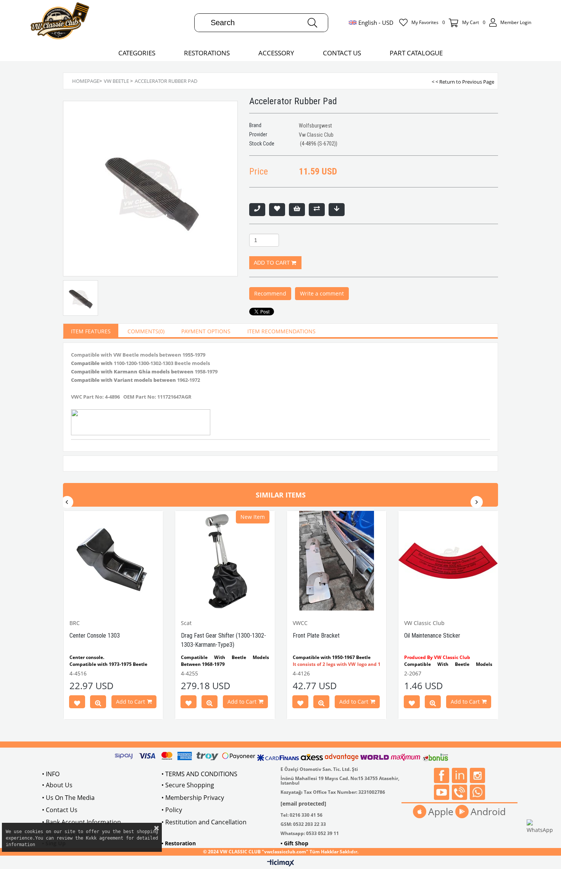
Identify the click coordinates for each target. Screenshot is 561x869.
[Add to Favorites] (277, 209)
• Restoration (178, 843)
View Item (98, 703)
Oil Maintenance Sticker (432, 635)
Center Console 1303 (94, 635)
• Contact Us (59, 810)
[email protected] (303, 803)
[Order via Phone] (257, 209)
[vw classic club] (60, 22)
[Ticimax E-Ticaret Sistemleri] (280, 863)
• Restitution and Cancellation (204, 822)
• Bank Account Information (81, 822)
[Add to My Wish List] (297, 209)
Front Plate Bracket (316, 635)
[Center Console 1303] (113, 561)
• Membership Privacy (192, 797)
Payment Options (206, 331)
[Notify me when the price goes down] (337, 209)
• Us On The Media (68, 797)
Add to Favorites (77, 703)
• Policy (171, 810)
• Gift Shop (294, 843)
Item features (91, 331)
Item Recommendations (281, 331)
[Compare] (317, 209)
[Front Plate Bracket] (337, 561)
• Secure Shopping (187, 785)
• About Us (57, 785)
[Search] (312, 23)
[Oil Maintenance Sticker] (448, 561)
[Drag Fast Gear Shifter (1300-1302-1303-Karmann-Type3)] (225, 561)
